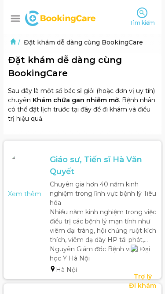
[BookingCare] (60, 17)
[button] (15, 18)
